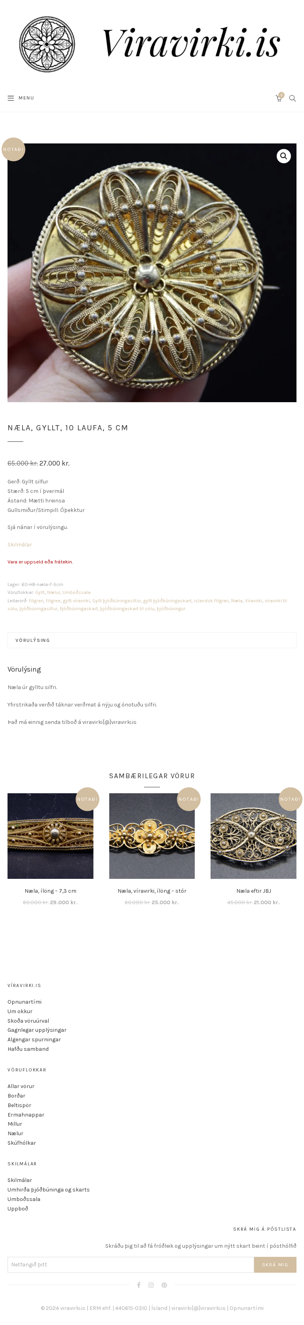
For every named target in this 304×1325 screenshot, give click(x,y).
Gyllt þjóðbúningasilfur (116, 600)
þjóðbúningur (171, 608)
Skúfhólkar (22, 1143)
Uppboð (18, 1208)
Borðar (16, 1095)
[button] (284, 156)
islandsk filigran (211, 600)
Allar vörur (21, 1086)
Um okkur (20, 1011)
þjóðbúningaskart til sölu (127, 608)
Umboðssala (77, 592)
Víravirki (253, 600)
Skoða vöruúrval (28, 1021)
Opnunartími (25, 1002)
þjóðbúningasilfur (38, 608)
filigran (36, 600)
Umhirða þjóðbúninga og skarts (49, 1189)
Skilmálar (20, 544)
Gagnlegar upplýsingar (37, 1030)
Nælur (53, 592)
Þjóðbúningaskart (79, 608)
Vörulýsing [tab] (32, 640)
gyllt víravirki (76, 600)
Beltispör (19, 1105)
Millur (15, 1124)
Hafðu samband (28, 1049)
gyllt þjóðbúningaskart (167, 600)
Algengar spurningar (34, 1039)
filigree (53, 600)
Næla (237, 600)
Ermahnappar (26, 1114)
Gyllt (40, 592)
